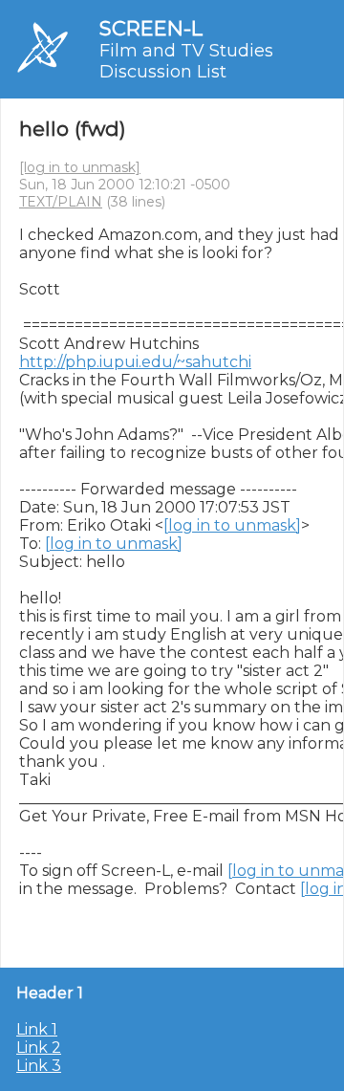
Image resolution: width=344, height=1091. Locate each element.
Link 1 (36, 1029)
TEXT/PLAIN (60, 201)
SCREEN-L (151, 28)
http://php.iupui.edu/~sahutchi (135, 362)
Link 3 (38, 1066)
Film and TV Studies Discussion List (186, 61)
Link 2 (38, 1047)
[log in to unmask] (79, 167)
